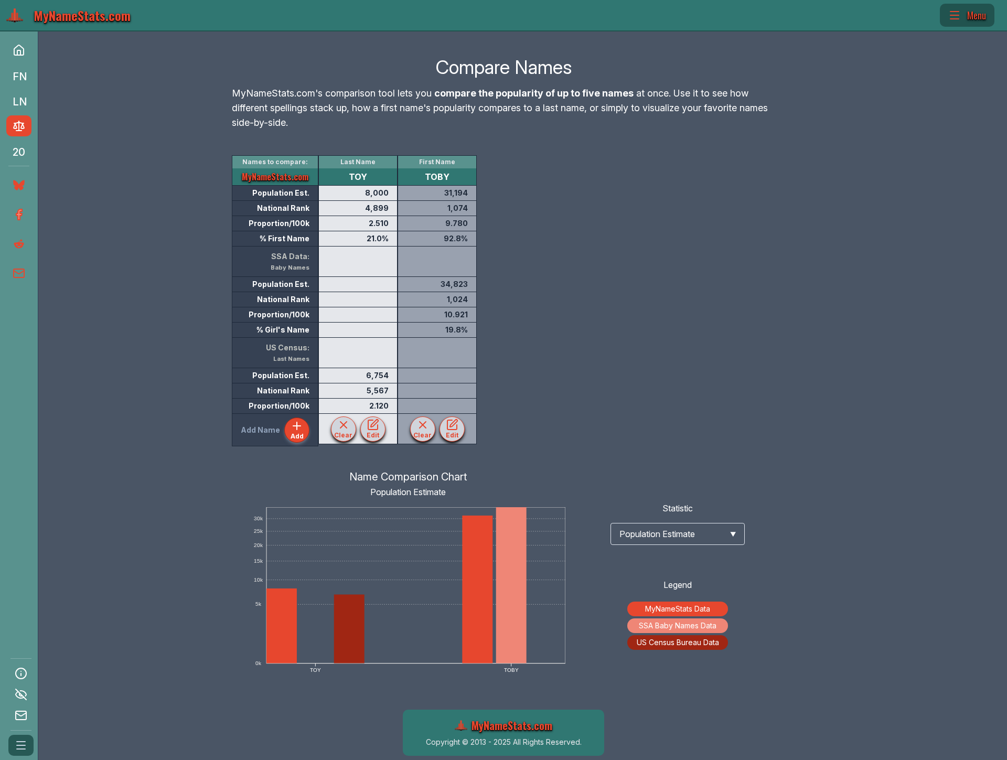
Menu (976, 15)
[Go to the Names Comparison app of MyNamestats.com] (18, 125)
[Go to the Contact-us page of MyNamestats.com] (21, 715)
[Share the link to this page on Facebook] (17, 214)
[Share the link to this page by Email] (17, 273)
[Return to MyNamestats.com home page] (18, 50)
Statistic (677, 508)
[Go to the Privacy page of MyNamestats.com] (21, 694)
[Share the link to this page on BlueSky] (16, 185)
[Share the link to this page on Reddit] (17, 243)
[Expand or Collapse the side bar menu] (21, 745)
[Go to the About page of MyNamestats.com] (21, 673)
